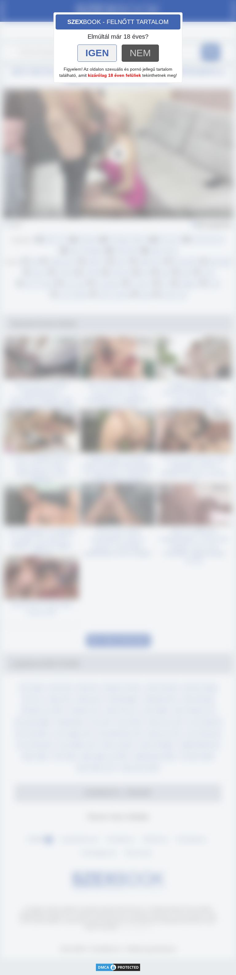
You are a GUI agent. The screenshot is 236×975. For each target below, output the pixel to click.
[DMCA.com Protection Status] (118, 966)
